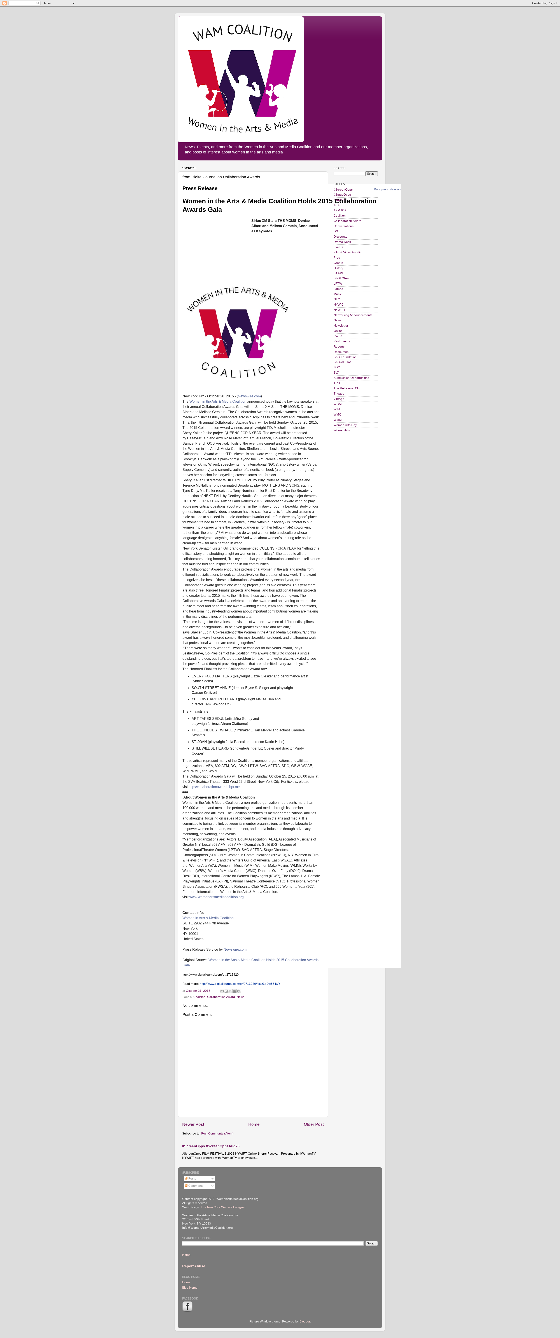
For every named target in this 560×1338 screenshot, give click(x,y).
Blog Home (190, 1287)
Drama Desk (342, 242)
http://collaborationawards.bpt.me (214, 787)
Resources (341, 351)
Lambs (338, 289)
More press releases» (387, 189)
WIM (337, 409)
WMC (337, 414)
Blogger (304, 1321)
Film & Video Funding (348, 252)
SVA (336, 372)
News (240, 997)
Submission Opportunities (351, 377)
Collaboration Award (221, 997)
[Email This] (222, 991)
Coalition (239, 401)
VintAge (339, 398)
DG (336, 231)
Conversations (344, 226)
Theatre (339, 393)
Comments (195, 1185)
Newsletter (341, 325)
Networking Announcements (353, 315)
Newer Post (193, 1124)
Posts (191, 1178)
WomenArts (342, 430)
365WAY (339, 200)
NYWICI (339, 304)
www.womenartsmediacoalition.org (216, 897)
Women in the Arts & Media (210, 401)
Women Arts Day (345, 425)
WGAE (338, 404)
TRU (337, 383)
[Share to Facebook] (234, 991)
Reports (339, 346)
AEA (337, 205)
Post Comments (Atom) (217, 1133)
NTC (337, 299)
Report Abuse (193, 1266)
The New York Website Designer (223, 1207)
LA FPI (338, 273)
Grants (338, 262)
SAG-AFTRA (342, 362)
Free (337, 257)
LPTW (338, 283)
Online (338, 330)
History (338, 268)
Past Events (342, 341)
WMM (338, 419)
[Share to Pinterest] (238, 991)
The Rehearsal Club (347, 388)
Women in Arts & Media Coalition (208, 918)
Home (254, 1124)
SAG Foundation (345, 357)
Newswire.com (249, 396)
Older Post (314, 1124)
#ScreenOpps (343, 189)
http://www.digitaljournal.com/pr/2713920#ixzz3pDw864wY (240, 983)
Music (338, 294)
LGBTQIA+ (341, 278)
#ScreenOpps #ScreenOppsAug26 (211, 1146)
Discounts (340, 236)
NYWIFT (339, 309)
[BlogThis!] (226, 991)
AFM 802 (340, 210)
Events (338, 247)
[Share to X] (230, 991)
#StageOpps (342, 194)
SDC (337, 367)
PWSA (338, 336)
